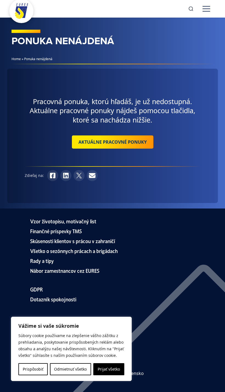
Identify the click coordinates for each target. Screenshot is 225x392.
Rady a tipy (42, 260)
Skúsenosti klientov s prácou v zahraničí (72, 240)
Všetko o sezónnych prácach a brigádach (74, 250)
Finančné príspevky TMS (56, 230)
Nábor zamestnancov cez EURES (64, 270)
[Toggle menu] (206, 9)
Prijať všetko (109, 369)
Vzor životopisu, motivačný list (63, 221)
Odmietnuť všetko (70, 369)
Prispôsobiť (33, 369)
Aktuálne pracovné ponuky (112, 142)
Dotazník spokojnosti (53, 299)
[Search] (191, 9)
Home (16, 59)
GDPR (36, 289)
